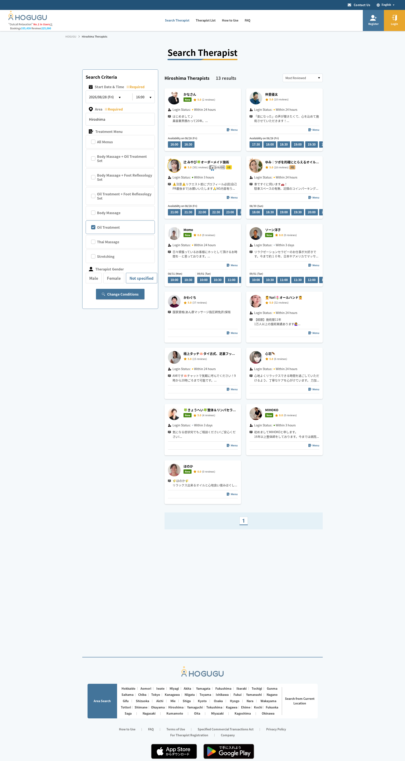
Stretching (106, 256)
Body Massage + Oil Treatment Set (122, 158)
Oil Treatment (108, 227)
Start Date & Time (119, 86)
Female (114, 278)
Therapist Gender (109, 269)
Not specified (142, 278)
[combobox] (303, 78)
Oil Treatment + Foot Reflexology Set (124, 196)
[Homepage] (27, 19)
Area (109, 109)
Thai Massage (108, 241)
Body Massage (108, 212)
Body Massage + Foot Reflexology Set (124, 177)
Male (93, 278)
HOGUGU (70, 36)
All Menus (105, 141)
